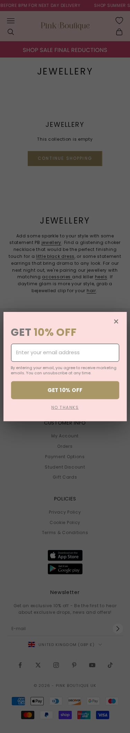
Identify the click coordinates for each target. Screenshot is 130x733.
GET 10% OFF (65, 390)
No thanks (65, 407)
